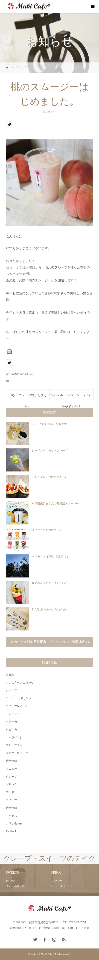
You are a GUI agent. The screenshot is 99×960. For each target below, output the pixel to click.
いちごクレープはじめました (50, 477)
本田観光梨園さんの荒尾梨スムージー (55, 503)
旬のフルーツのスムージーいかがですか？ (71, 397)
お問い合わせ (14, 823)
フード (10, 792)
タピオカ (11, 721)
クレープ (11, 690)
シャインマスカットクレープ (50, 450)
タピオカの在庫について (47, 530)
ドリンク (11, 784)
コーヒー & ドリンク (19, 698)
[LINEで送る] (9, 351)
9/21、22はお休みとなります (49, 424)
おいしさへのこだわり (20, 682)
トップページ (14, 737)
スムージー (13, 714)
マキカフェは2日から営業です (50, 556)
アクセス (11, 815)
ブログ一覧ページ (17, 753)
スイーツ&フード (16, 706)
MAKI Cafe (27, 374)
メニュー (11, 768)
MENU (10, 674)
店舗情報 (11, 761)
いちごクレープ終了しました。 (28, 397)
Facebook (11, 831)
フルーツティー (15, 745)
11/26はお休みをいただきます (50, 609)
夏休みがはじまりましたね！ (50, 583)
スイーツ (11, 800)
